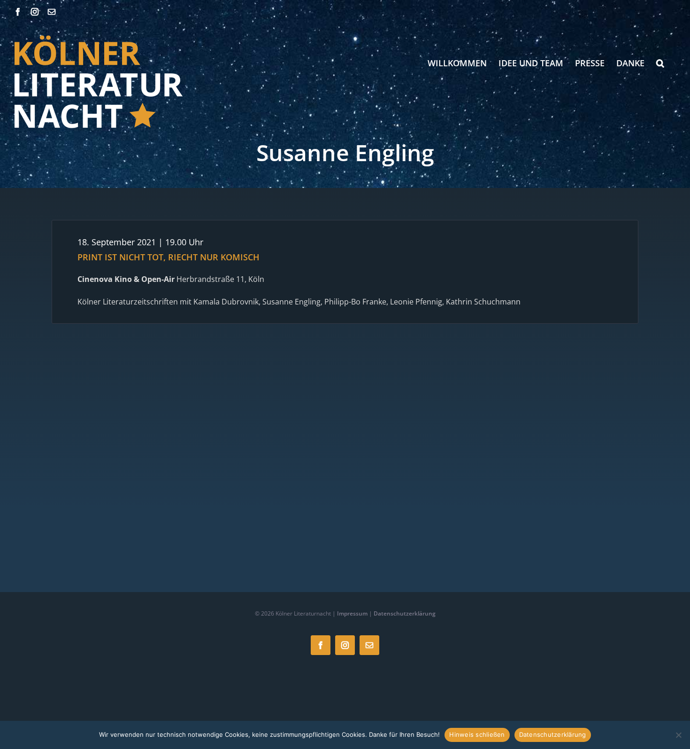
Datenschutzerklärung (405, 613)
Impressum (352, 613)
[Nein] (678, 735)
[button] (660, 63)
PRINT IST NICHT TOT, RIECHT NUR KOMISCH (168, 257)
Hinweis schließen (477, 734)
